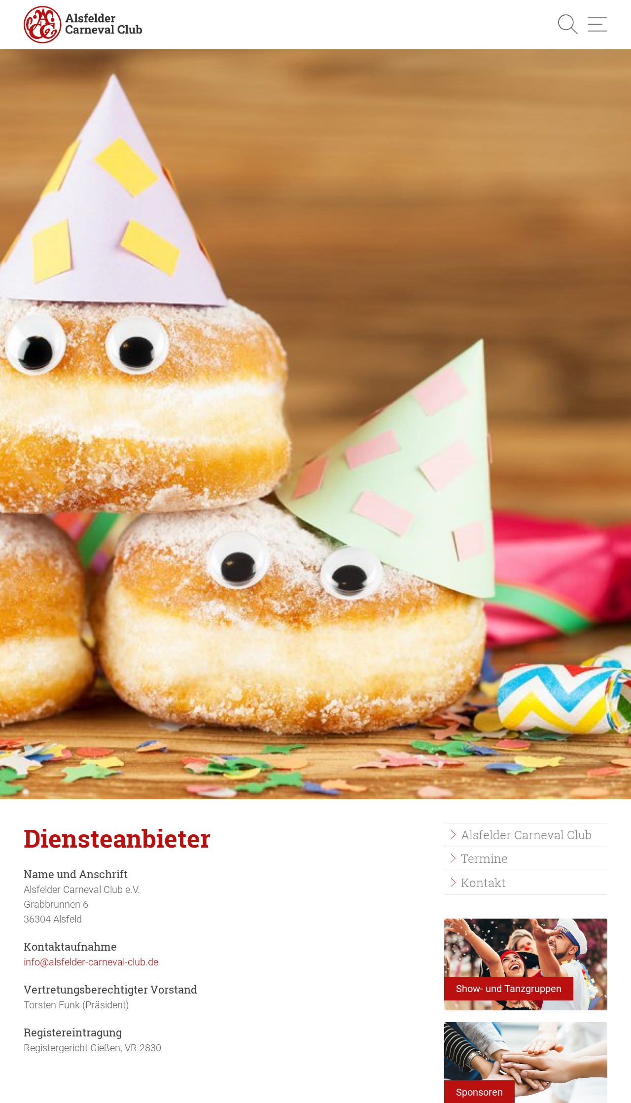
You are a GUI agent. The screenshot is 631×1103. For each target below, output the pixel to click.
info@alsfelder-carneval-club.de (91, 962)
